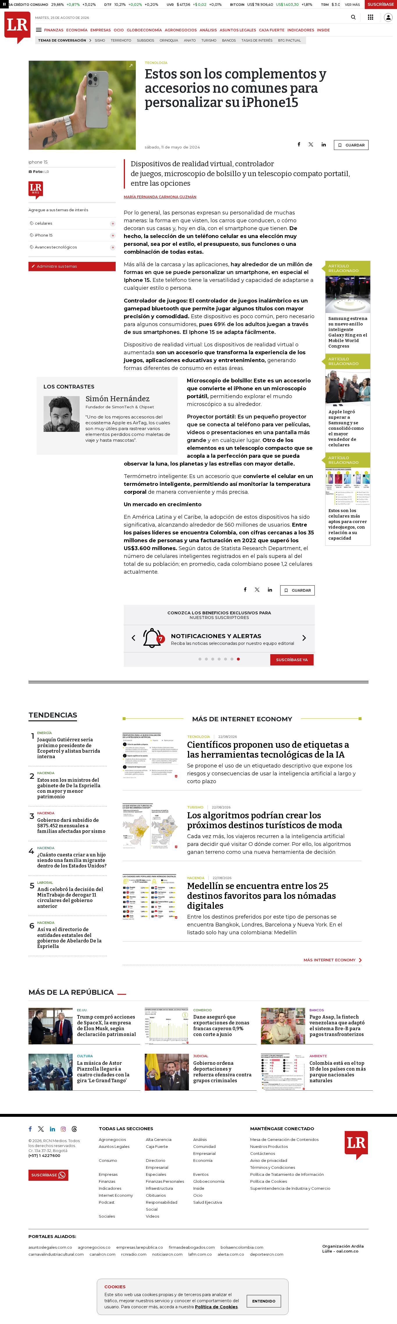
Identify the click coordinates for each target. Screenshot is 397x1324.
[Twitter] (311, 145)
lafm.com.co (200, 1254)
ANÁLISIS (208, 30)
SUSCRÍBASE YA (292, 659)
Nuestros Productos (269, 1146)
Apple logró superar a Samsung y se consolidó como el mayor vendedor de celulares (346, 428)
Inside (198, 1188)
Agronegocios (112, 1139)
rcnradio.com (133, 1254)
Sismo (100, 40)
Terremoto (121, 40)
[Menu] (39, 30)
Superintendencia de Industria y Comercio (290, 1188)
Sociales (107, 1216)
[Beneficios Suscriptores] (370, 17)
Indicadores (110, 1188)
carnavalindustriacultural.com (56, 1254)
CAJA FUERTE (272, 30)
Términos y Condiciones (272, 1167)
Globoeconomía (208, 1181)
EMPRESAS (100, 30)
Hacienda (45, 773)
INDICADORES (300, 30)
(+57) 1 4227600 (44, 1155)
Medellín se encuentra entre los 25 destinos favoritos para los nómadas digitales (261, 896)
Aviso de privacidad (268, 1160)
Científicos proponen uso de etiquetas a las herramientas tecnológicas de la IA (268, 750)
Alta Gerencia (158, 1139)
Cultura (85, 1056)
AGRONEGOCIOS (181, 30)
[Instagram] (65, 1130)
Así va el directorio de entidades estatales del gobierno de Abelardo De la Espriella (69, 938)
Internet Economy (116, 1195)
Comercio (202, 1010)
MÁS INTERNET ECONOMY (329, 960)
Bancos (229, 40)
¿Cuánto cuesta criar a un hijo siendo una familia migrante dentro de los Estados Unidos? (72, 860)
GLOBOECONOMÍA (144, 30)
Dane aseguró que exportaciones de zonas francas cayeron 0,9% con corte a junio (221, 1025)
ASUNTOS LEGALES (238, 30)
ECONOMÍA (76, 30)
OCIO (119, 30)
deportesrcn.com (266, 1254)
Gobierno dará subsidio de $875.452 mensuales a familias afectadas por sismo (71, 825)
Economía (202, 1160)
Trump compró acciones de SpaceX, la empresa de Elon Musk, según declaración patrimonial (106, 1025)
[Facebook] (299, 145)
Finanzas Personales (165, 1181)
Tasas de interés (257, 40)
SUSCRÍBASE (381, 4)
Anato (190, 40)
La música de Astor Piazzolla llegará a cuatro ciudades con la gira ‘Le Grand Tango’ (103, 1071)
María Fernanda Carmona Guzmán (160, 197)
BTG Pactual (289, 40)
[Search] (353, 17)
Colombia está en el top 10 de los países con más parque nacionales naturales (338, 1071)
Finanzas (107, 1181)
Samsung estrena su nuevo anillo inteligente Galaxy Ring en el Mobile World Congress (347, 332)
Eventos (200, 1174)
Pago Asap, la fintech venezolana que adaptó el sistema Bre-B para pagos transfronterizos (337, 1025)
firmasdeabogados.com (192, 1247)
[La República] (17, 28)
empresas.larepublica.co (139, 1247)
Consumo (108, 1160)
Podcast (107, 1202)
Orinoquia (169, 40)
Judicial (200, 1056)
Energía (44, 733)
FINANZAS (53, 30)
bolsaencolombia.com (242, 1247)
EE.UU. (82, 1010)
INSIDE (323, 30)
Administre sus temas (56, 266)
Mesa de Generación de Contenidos (284, 1139)
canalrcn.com (102, 1254)
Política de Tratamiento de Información (287, 1174)
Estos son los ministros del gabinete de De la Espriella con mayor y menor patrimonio (69, 788)
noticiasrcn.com (167, 1254)
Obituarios (156, 1195)
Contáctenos (262, 1153)
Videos (152, 1216)
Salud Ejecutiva (207, 1202)
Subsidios (145, 40)
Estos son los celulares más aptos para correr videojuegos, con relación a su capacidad (347, 524)
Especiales (156, 1174)
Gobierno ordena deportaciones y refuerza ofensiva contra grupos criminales (222, 1071)
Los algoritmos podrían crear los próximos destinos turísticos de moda (264, 820)
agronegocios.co (94, 1247)
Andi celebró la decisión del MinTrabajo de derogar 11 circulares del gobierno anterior (70, 898)
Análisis (200, 1139)
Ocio (198, 1195)
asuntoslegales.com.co (50, 1247)
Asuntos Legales (114, 1146)
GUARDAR (355, 145)
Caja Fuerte (157, 1146)
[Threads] (76, 1130)
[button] (132, 638)
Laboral (45, 883)
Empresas (108, 1174)
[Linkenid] (55, 1130)
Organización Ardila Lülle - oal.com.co (343, 1248)
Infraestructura (159, 1188)
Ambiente (318, 1056)
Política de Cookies (216, 1306)
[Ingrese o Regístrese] (388, 17)
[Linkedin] (324, 145)
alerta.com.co (231, 1254)
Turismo (208, 40)
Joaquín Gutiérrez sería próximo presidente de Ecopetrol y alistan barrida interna (68, 748)
